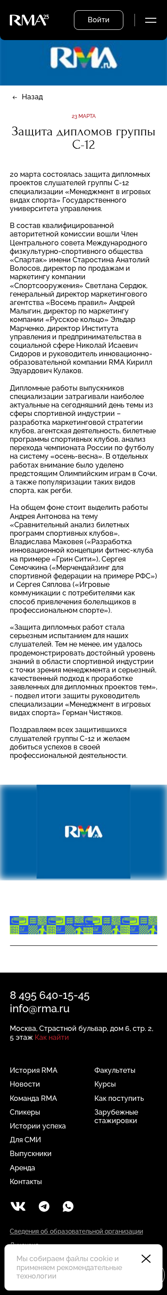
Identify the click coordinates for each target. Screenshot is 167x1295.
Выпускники (31, 1153)
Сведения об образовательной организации (76, 1231)
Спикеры (25, 1112)
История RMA (33, 1070)
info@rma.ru (39, 1008)
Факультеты (114, 1070)
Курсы (105, 1084)
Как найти (52, 1037)
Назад (32, 97)
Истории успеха (38, 1126)
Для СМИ (25, 1140)
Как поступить (119, 1098)
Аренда (22, 1168)
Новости (25, 1084)
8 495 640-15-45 (50, 995)
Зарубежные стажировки (116, 1116)
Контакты (26, 1181)
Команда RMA (33, 1098)
